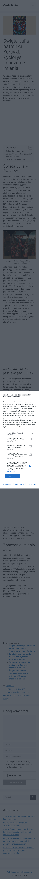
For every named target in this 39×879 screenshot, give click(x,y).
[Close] (35, 395)
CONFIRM (12, 476)
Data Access (19, 484)
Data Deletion (7, 484)
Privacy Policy (32, 484)
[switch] (30, 439)
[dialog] (19, 439)
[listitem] (19, 433)
